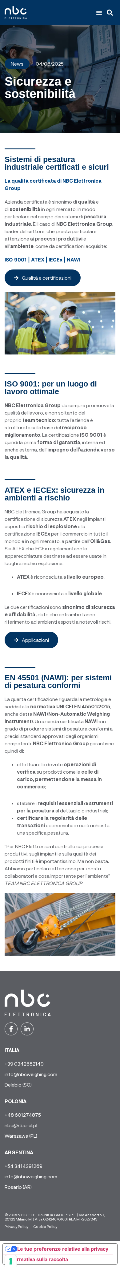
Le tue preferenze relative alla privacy (62, 1249)
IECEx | (58, 260)
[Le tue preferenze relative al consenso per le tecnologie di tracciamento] (11, 1261)
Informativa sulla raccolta (38, 1259)
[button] (99, 12)
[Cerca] (111, 13)
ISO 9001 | (18, 260)
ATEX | (40, 260)
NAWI (73, 260)
